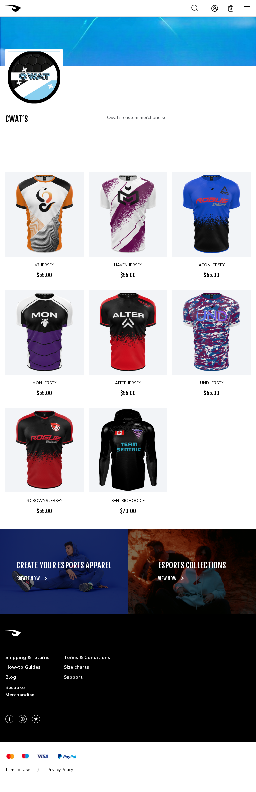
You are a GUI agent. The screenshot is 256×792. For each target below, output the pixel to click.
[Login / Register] (215, 8)
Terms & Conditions (87, 657)
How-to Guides (22, 667)
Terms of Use (17, 769)
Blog (10, 677)
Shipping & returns (27, 657)
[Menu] (247, 8)
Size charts (76, 667)
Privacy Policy (60, 769)
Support (73, 677)
